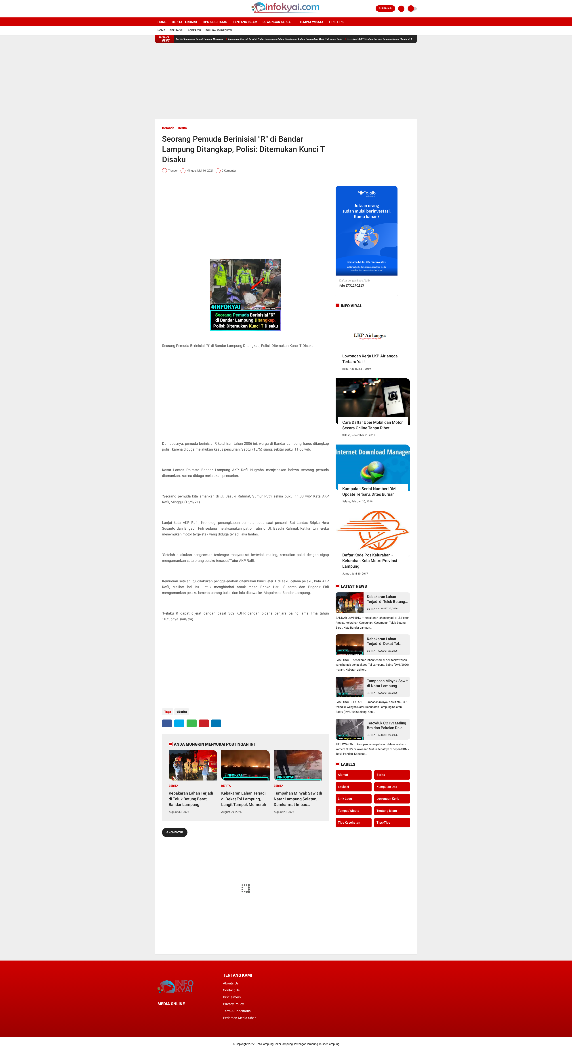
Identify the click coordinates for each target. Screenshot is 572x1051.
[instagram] (168, 8)
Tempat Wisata (311, 22)
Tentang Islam (245, 22)
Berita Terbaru (184, 22)
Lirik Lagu (345, 798)
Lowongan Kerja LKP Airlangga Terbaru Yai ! (370, 359)
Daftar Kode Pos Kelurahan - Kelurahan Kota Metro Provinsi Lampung (369, 561)
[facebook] (156, 8)
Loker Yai (194, 30)
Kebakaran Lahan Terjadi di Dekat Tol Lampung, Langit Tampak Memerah (243, 799)
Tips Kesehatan (214, 22)
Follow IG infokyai (219, 30)
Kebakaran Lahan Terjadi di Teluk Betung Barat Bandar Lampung (191, 799)
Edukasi (343, 787)
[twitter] (162, 8)
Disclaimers (232, 997)
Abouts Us (231, 983)
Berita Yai (176, 30)
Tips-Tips (383, 822)
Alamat (343, 774)
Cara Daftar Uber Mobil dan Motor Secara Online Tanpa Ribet (372, 425)
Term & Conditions (237, 1011)
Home (162, 22)
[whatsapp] (192, 723)
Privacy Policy (233, 1004)
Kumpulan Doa (386, 787)
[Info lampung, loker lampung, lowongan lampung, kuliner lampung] (286, 14)
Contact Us (231, 990)
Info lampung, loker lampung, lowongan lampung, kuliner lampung (298, 1044)
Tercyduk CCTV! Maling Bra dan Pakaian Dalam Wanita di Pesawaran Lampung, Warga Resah (368, 39)
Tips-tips (336, 22)
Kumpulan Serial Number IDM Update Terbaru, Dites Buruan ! (369, 491)
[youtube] (174, 8)
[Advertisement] (286, 81)
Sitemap (385, 8)
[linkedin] (216, 723)
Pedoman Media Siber (239, 1018)
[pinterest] (204, 723)
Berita (182, 128)
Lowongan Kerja (276, 22)
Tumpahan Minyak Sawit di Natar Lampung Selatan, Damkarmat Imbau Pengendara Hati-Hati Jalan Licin (255, 39)
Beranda (168, 128)
